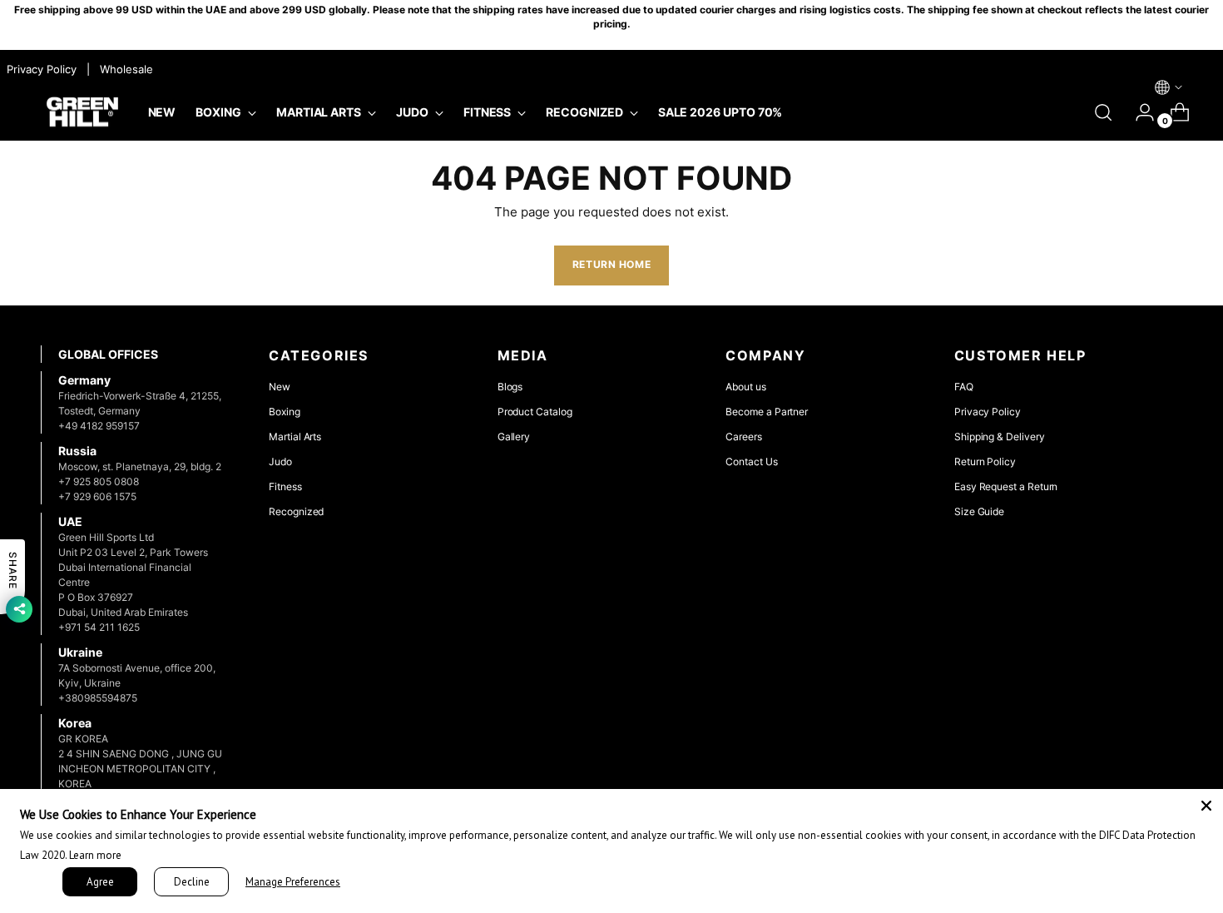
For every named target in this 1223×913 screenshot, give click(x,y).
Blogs (510, 386)
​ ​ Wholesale (123, 69)
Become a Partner (766, 411)
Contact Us (751, 461)
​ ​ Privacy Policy (40, 69)
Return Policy (985, 461)
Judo (280, 461)
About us (745, 386)
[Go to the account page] (1138, 112)
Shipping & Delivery (999, 436)
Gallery (514, 436)
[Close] (1206, 805)
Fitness (285, 486)
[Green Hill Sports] (82, 112)
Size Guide (979, 511)
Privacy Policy (987, 411)
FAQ (963, 386)
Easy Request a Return (1006, 486)
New (279, 386)
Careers (743, 436)
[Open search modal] (1103, 112)
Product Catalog (535, 411)
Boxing (284, 411)
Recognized (296, 511)
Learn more (95, 855)
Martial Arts (295, 436)
